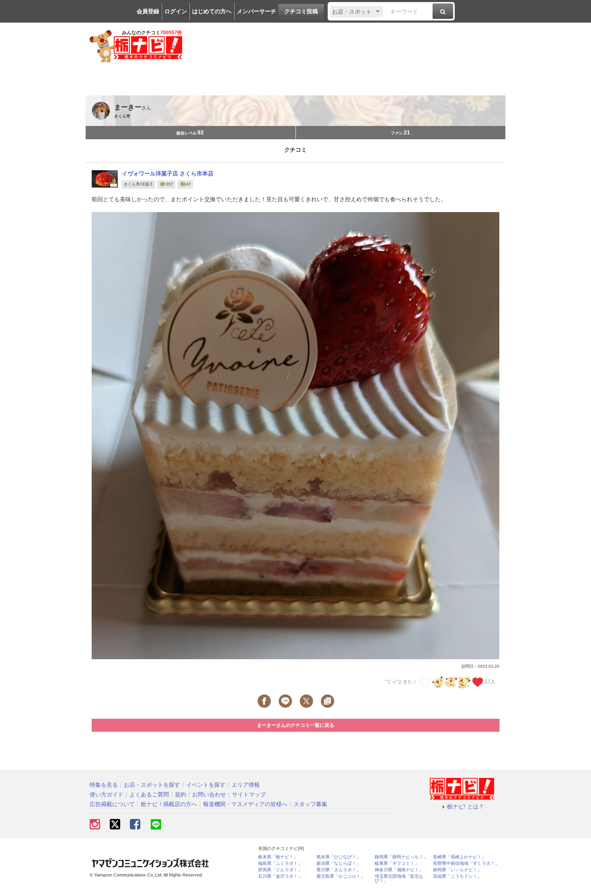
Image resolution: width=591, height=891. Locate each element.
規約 (180, 794)
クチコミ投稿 (301, 11)
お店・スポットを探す (152, 785)
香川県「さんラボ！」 (338, 870)
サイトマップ (249, 794)
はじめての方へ (212, 11)
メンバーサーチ (256, 11)
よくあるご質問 (149, 794)
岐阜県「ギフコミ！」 (397, 863)
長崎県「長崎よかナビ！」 (459, 857)
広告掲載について (112, 804)
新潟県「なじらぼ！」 (338, 863)
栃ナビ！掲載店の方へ (169, 804)
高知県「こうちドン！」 (457, 876)
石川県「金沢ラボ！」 (280, 876)
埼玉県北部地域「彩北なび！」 (399, 878)
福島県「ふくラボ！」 (280, 863)
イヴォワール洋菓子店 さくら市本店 (167, 173)
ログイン (175, 11)
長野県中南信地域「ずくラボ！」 (466, 863)
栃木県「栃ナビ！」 (278, 857)
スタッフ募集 (310, 804)
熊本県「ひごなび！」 (338, 857)
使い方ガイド (106, 794)
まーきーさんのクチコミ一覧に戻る (295, 725)
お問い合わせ (209, 794)
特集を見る (104, 785)
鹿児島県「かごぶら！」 (340, 876)
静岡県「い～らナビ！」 (457, 870)
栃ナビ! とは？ (465, 806)
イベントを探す (206, 785)
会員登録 (148, 11)
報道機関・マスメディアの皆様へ (245, 804)
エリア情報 (246, 785)
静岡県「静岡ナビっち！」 (401, 857)
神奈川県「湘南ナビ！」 (399, 870)
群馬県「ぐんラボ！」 (280, 870)
